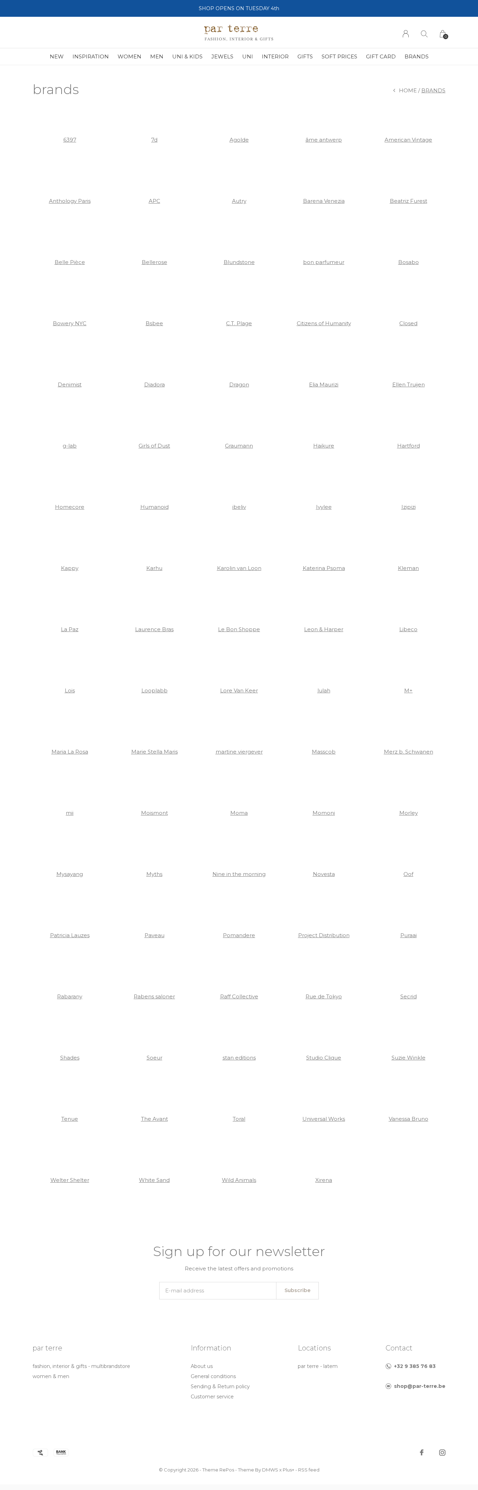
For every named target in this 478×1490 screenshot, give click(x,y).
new (57, 56)
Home (408, 90)
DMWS (270, 1470)
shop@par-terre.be (419, 1386)
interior (275, 56)
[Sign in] (406, 33)
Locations (314, 1348)
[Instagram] (442, 1452)
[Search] (424, 33)
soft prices (339, 56)
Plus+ (288, 1470)
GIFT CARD (381, 56)
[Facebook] (421, 1452)
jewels (222, 56)
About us (202, 1366)
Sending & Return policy (220, 1386)
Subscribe (297, 1290)
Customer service (212, 1396)
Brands (417, 56)
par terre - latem (318, 1366)
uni (247, 56)
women (129, 56)
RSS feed (308, 1470)
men (156, 56)
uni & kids (187, 56)
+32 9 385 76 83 (415, 1366)
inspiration (90, 56)
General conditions (213, 1376)
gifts (305, 56)
